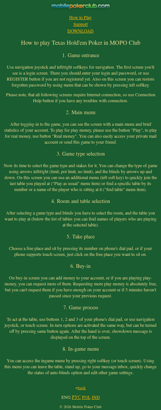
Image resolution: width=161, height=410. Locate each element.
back (82, 387)
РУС (76, 397)
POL (86, 397)
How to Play (80, 17)
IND (96, 397)
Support (80, 24)
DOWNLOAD (80, 31)
